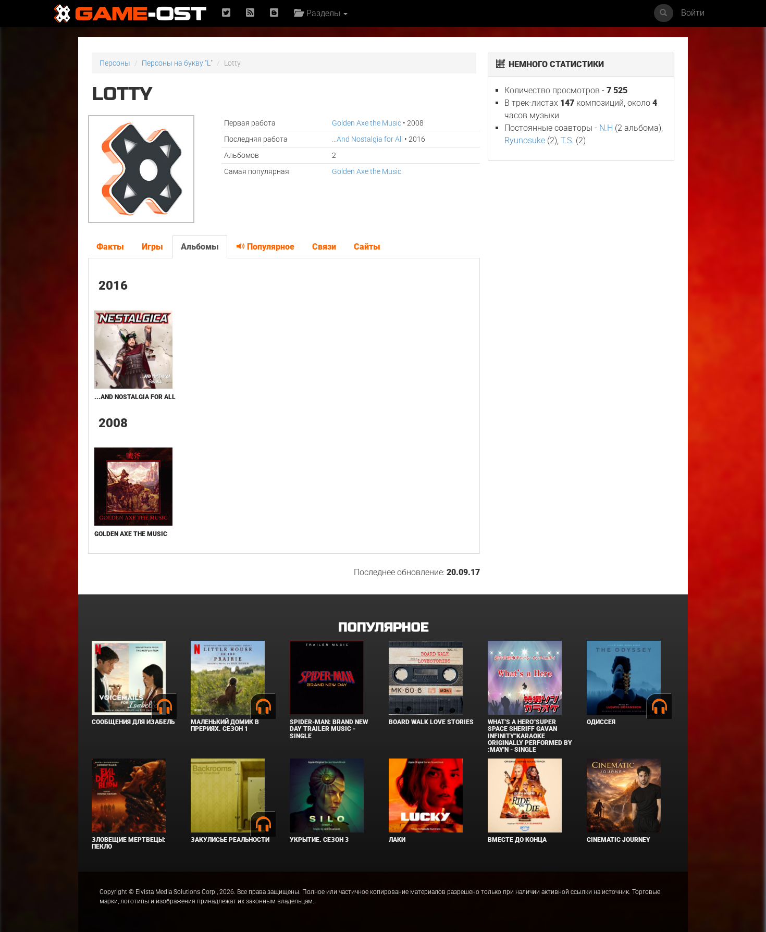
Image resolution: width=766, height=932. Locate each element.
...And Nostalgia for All (367, 139)
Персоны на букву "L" (177, 63)
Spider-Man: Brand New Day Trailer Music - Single (329, 728)
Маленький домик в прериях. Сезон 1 (225, 725)
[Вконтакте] (274, 13)
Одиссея (601, 722)
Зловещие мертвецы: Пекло (129, 843)
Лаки (397, 839)
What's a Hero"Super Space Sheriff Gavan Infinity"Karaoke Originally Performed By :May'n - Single (530, 735)
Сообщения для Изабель (133, 722)
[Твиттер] (226, 13)
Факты (110, 247)
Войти (693, 13)
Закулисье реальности (230, 839)
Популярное (269, 247)
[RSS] (250, 13)
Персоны (115, 63)
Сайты (367, 247)
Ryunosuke (524, 140)
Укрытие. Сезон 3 (319, 839)
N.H (606, 128)
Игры (152, 247)
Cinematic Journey (618, 839)
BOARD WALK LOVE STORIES (431, 722)
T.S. (567, 140)
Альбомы (200, 247)
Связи (324, 247)
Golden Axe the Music (366, 123)
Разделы (322, 13)
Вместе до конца (517, 839)
